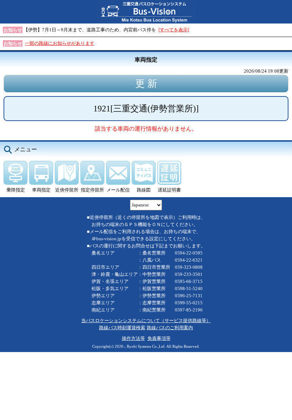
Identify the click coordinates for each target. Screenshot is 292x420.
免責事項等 (159, 338)
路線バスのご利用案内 (170, 327)
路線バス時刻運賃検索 (122, 327)
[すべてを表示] (173, 29)
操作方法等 (133, 338)
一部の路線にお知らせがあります (59, 43)
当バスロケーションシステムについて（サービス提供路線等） (146, 320)
